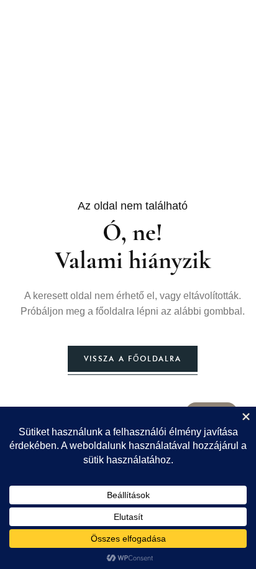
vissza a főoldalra (132, 358)
